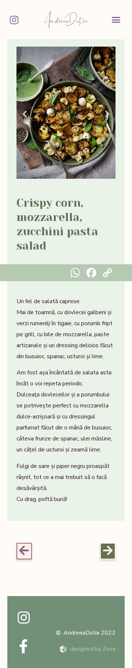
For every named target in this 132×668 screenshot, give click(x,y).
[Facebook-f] (23, 646)
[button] (116, 20)
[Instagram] (14, 20)
